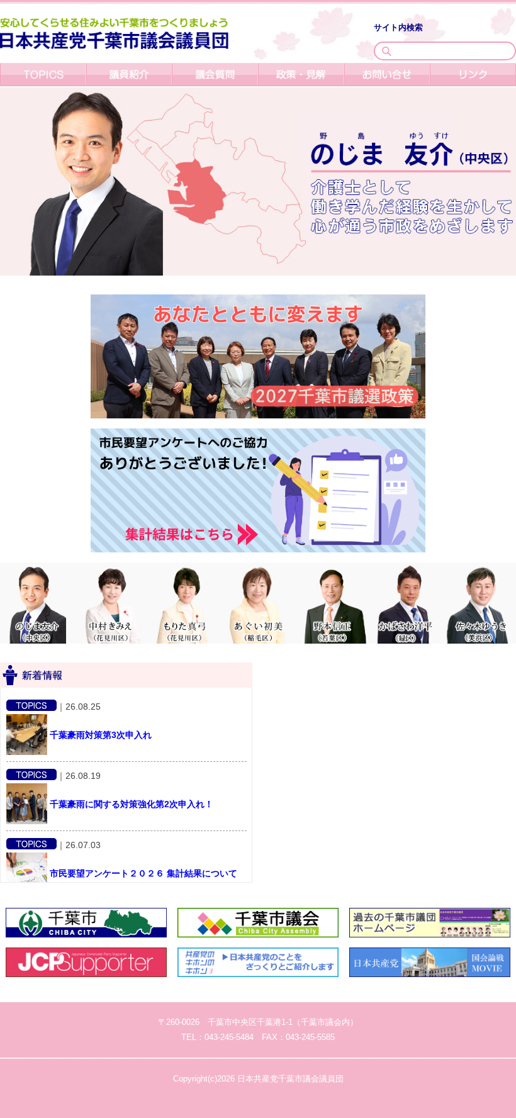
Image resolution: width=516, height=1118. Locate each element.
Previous (6, 501)
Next (509, 501)
